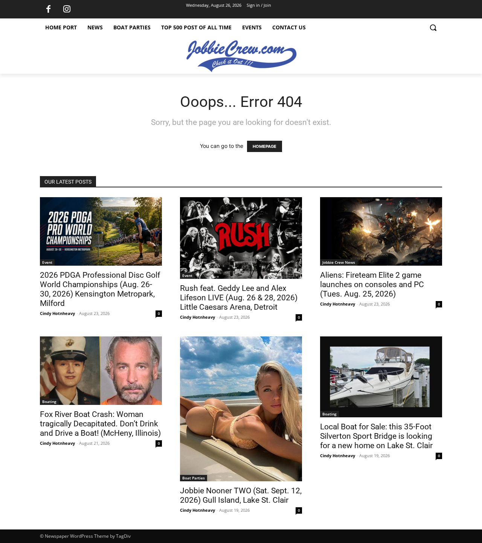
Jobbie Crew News (338, 262)
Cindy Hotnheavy (57, 313)
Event (47, 262)
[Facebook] (48, 9)
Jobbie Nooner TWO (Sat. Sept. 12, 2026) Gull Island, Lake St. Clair (241, 495)
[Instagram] (66, 9)
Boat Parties (193, 478)
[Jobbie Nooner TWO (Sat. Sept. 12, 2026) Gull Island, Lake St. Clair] (241, 409)
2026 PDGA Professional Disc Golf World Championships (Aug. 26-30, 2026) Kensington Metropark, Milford (100, 289)
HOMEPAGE (264, 146)
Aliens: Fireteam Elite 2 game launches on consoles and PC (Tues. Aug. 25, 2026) (372, 284)
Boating (49, 401)
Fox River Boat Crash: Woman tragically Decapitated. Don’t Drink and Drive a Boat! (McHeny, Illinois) (100, 424)
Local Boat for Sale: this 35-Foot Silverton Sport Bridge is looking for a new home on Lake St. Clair (376, 436)
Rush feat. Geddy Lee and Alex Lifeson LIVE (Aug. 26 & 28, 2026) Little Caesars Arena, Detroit (238, 298)
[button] (433, 27)
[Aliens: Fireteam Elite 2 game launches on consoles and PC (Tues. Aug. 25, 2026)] (381, 231)
